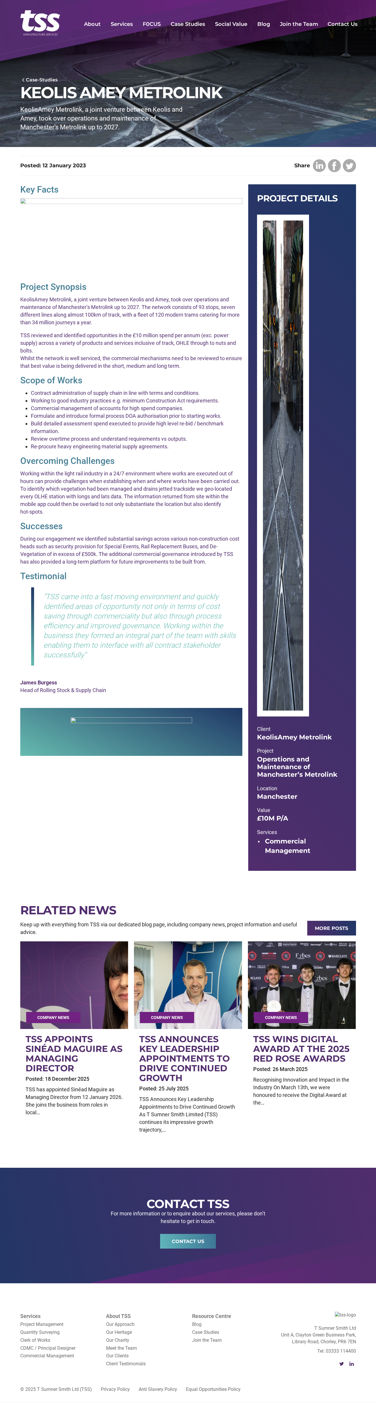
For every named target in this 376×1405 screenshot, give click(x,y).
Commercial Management (47, 1356)
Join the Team (299, 24)
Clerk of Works (35, 1340)
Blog (263, 24)
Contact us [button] (188, 1241)
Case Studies (188, 24)
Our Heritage (119, 1332)
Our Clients (117, 1356)
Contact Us (342, 24)
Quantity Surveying (40, 1332)
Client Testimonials (126, 1363)
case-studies (42, 80)
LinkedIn (351, 1363)
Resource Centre (211, 1316)
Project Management (41, 1324)
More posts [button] (331, 928)
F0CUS (152, 24)
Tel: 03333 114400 (336, 1351)
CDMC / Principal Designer (47, 1348)
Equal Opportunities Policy (213, 1389)
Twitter (341, 1363)
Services (122, 24)
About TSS (118, 1316)
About (92, 24)
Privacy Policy (115, 1389)
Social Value (231, 24)
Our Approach (120, 1324)
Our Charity (117, 1340)
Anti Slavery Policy (158, 1389)
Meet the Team (121, 1348)
